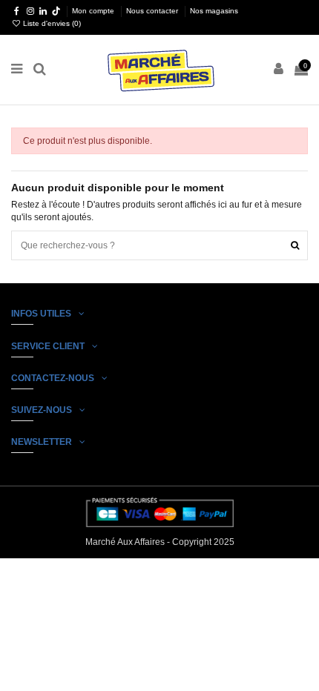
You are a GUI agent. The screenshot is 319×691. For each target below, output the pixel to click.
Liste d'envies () (51, 23)
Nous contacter (153, 11)
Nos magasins (214, 11)
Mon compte (94, 11)
